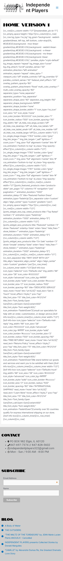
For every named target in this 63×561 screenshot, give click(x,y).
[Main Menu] (57, 8)
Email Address (30, 478)
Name (6, 488)
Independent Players (38, 7)
